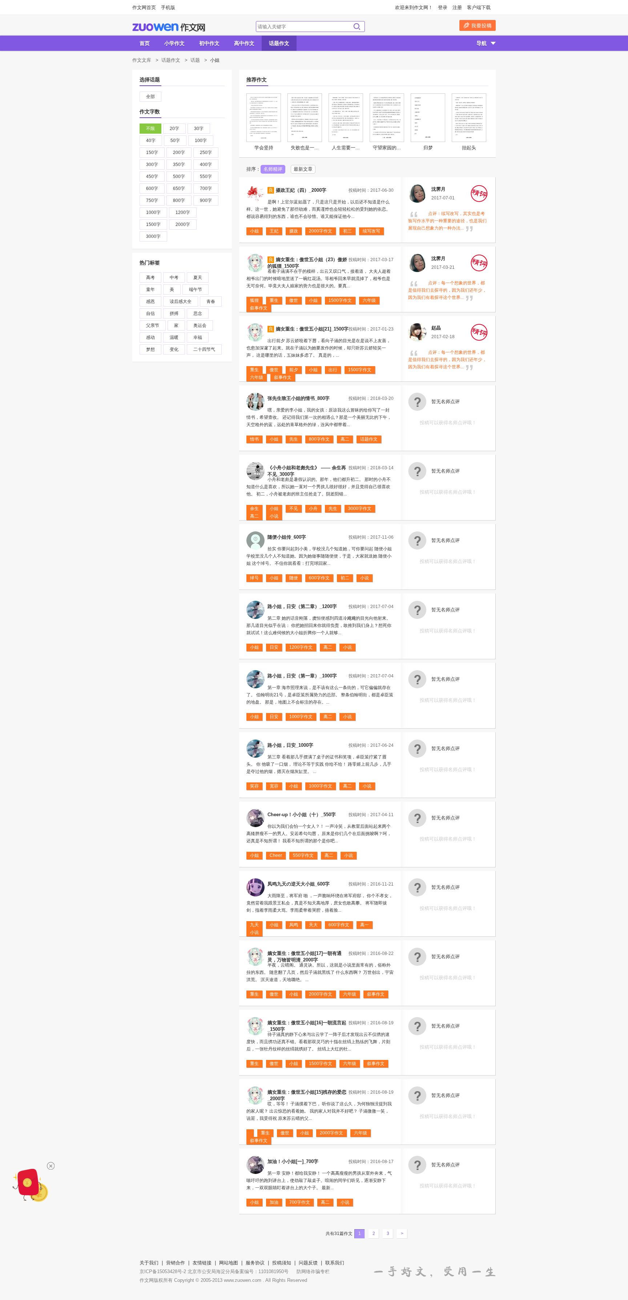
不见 (293, 508)
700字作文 (299, 1202)
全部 (150, 96)
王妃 (274, 231)
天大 (313, 924)
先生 (293, 439)
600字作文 (319, 577)
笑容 (254, 786)
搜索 (357, 26)
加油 (274, 1202)
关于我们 (149, 1262)
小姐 (254, 231)
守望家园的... (387, 147)
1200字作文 (301, 647)
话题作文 (279, 43)
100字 (201, 140)
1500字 (153, 224)
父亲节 (152, 325)
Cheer (276, 855)
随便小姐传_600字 (286, 537)
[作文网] (168, 27)
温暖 (174, 337)
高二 (345, 439)
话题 (195, 60)
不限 (150, 128)
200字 (179, 152)
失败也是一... (305, 147)
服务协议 (255, 1262)
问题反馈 (308, 1262)
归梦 (428, 147)
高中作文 (244, 43)
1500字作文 (340, 300)
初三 (347, 231)
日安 (274, 647)
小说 (274, 516)
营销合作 (175, 1262)
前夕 (293, 369)
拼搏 (174, 313)
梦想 (150, 349)
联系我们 (334, 1262)
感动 (150, 337)
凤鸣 (293, 924)
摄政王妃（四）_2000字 (301, 190)
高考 (150, 277)
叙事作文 (258, 308)
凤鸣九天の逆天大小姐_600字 (298, 884)
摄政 (293, 231)
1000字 (153, 212)
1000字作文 (301, 716)
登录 (442, 7)
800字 (179, 200)
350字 (179, 164)
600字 (152, 188)
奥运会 (199, 325)
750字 (152, 200)
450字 (152, 176)
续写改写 (371, 231)
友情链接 (202, 1262)
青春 (210, 301)
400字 (206, 164)
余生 (254, 508)
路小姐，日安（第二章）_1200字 (302, 606)
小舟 (313, 508)
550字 (206, 176)
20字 (174, 128)
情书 (254, 439)
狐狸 (254, 300)
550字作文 (303, 855)
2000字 (183, 224)
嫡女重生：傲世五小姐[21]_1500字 (312, 329)
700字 (206, 188)
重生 (274, 300)
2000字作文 (320, 231)
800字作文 (319, 439)
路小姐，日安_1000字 (290, 745)
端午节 (195, 289)
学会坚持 (263, 147)
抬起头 (469, 147)
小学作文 (174, 43)
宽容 (274, 786)
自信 (150, 313)
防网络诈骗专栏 (313, 1271)
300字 (152, 164)
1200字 (183, 212)
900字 (206, 200)
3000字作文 (359, 508)
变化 (174, 349)
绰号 (254, 577)
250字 (206, 152)
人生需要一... (346, 147)
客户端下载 (479, 7)
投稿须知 (281, 1262)
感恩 (150, 301)
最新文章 (303, 169)
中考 (174, 277)
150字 (152, 152)
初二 (345, 577)
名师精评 (272, 169)
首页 (145, 43)
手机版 (168, 7)
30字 (199, 128)
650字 (179, 188)
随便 (293, 577)
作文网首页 (144, 7)
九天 (254, 924)
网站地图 (228, 1262)
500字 (179, 176)
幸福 (197, 337)
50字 (175, 140)
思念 (197, 313)
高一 (364, 924)
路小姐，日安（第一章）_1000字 (302, 676)
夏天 (197, 277)
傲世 (293, 300)
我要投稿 (477, 25)
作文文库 (141, 60)
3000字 (153, 236)
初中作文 (209, 43)
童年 (150, 289)
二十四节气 (204, 349)
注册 (457, 7)
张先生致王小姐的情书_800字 (298, 398)
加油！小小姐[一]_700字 (292, 1161)
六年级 (369, 300)
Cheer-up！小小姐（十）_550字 (301, 814)
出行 (333, 369)
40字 (151, 140)
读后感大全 (181, 301)
